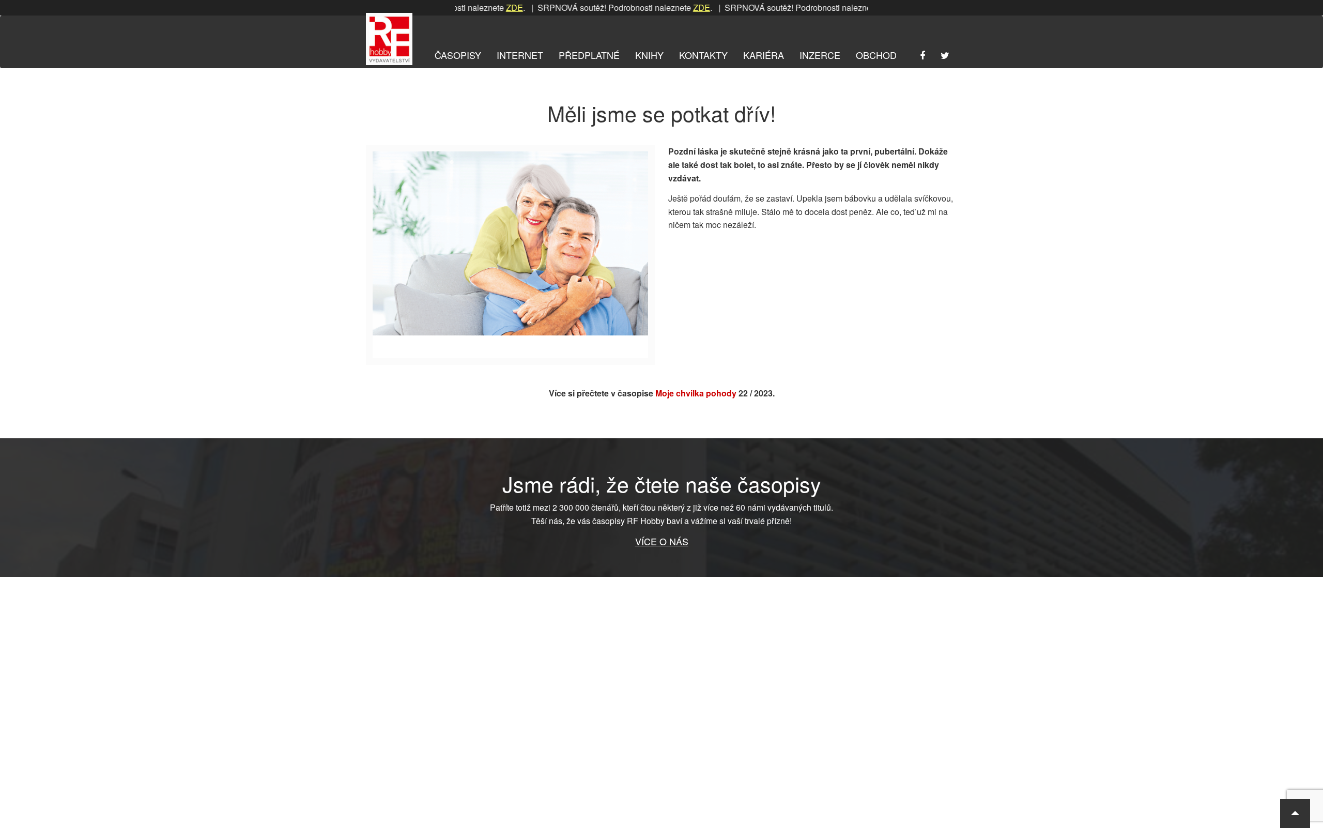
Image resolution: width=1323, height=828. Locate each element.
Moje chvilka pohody (695, 393)
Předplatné (589, 55)
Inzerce (819, 55)
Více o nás (661, 541)
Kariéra (763, 55)
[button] (1295, 813)
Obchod (876, 55)
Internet (520, 55)
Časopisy (458, 55)
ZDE (491, 7)
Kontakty (703, 55)
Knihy (649, 55)
